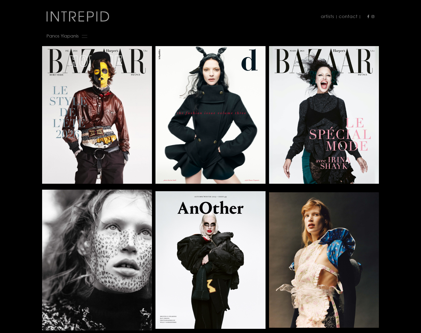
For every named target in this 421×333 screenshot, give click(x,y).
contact (348, 16)
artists (327, 16)
